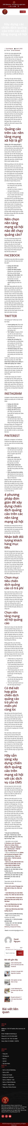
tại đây (12, 883)
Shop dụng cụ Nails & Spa (13, 865)
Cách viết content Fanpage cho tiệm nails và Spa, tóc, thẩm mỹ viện (13, 888)
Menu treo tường (9, 845)
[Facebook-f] (2, 1116)
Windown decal (12, 850)
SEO (20, 854)
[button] (18, 6)
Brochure (17, 843)
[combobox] (10, 953)
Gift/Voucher (11, 849)
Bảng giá (13, 847)
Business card (10, 843)
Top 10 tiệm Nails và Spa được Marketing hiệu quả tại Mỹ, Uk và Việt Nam (13, 899)
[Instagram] (6, 1116)
